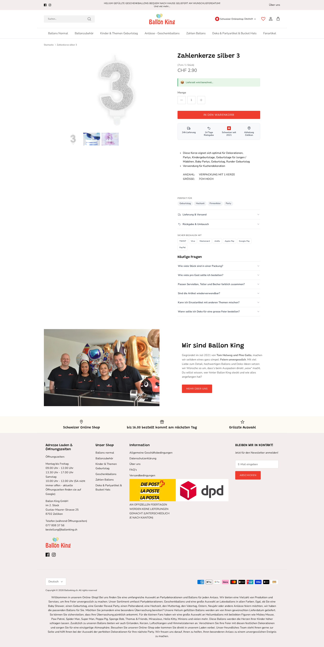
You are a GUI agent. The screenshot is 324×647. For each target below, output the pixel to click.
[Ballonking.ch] (162, 19)
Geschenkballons (106, 474)
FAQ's (133, 470)
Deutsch (248, 18)
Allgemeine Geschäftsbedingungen (150, 453)
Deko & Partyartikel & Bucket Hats (234, 33)
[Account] (270, 19)
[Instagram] (50, 5)
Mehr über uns (197, 388)
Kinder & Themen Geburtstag (119, 33)
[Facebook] (45, 5)
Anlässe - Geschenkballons (162, 33)
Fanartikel (269, 33)
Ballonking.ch (71, 590)
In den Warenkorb (219, 115)
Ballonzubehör (84, 33)
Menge (182, 92)
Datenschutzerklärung (142, 458)
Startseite (49, 44)
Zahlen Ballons (196, 33)
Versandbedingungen (142, 475)
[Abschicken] (89, 19)
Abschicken (248, 475)
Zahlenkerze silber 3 (67, 44)
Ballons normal (58, 33)
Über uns (274, 5)
